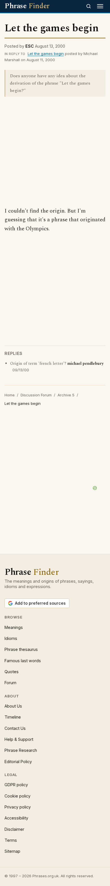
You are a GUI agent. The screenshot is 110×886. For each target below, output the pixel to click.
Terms (11, 840)
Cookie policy (17, 796)
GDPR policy (16, 784)
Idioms (11, 638)
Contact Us (15, 728)
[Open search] (88, 6)
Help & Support (19, 739)
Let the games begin (46, 53)
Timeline (13, 717)
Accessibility (16, 818)
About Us (13, 706)
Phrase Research (21, 750)
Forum (10, 682)
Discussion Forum (36, 395)
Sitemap (12, 851)
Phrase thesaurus (21, 649)
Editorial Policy (18, 761)
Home (10, 395)
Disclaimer (14, 829)
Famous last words (23, 660)
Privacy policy (18, 807)
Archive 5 (66, 395)
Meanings (14, 627)
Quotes (12, 671)
